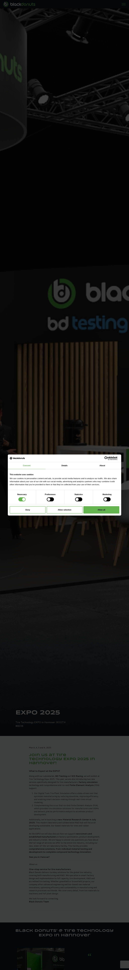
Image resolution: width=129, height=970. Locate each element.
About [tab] (102, 465)
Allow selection (64, 510)
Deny (27, 510)
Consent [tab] (26, 465)
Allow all (101, 510)
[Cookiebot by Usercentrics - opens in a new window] (108, 458)
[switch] (50, 499)
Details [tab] (64, 465)
